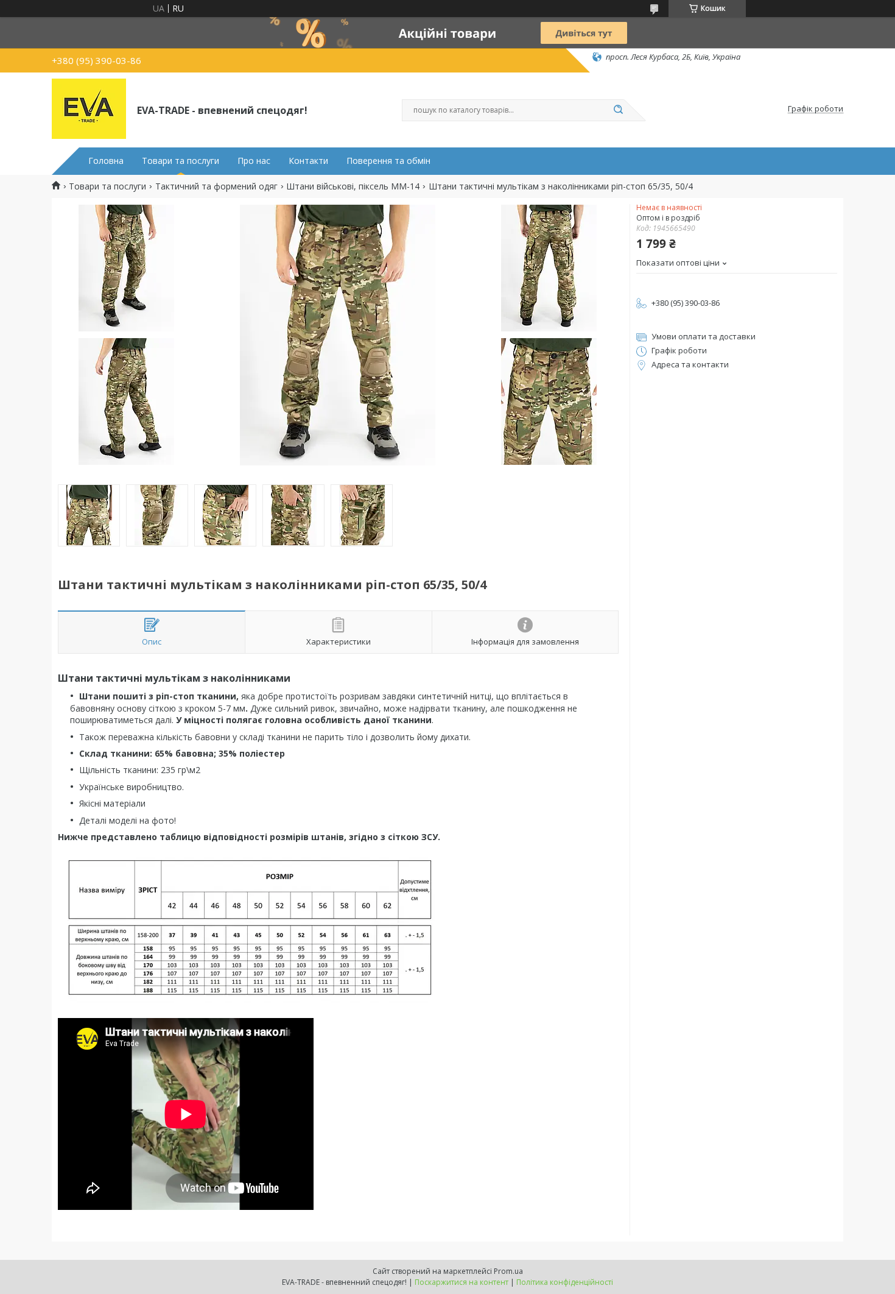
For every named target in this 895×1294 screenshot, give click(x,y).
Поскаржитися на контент (461, 1282)
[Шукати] (618, 110)
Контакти (308, 161)
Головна (106, 161)
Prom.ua (508, 1271)
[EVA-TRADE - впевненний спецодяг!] (89, 109)
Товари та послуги (180, 161)
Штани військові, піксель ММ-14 (352, 186)
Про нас (253, 161)
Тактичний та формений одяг (216, 186)
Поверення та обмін (388, 161)
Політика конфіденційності (564, 1282)
